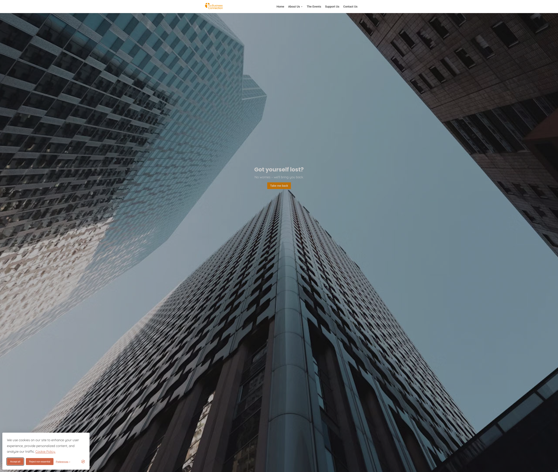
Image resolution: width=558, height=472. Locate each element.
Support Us (332, 7)
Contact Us (350, 7)
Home (280, 7)
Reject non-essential (39, 461)
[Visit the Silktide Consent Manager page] (83, 461)
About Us (294, 7)
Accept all (15, 461)
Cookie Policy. (45, 451)
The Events (314, 7)
